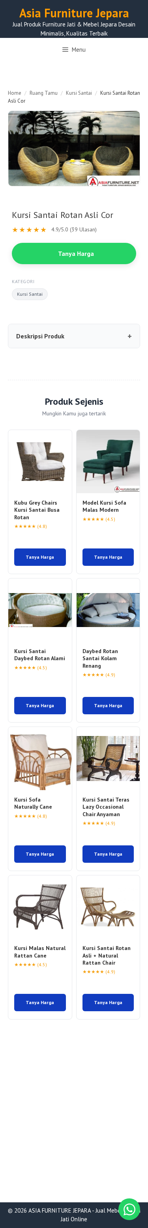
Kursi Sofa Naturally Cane (33, 803)
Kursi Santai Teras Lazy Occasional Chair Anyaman (105, 806)
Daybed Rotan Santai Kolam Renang (100, 658)
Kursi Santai (79, 93)
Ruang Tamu (44, 93)
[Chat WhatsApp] (129, 1209)
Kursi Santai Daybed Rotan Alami (39, 655)
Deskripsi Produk (40, 336)
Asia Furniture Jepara (74, 13)
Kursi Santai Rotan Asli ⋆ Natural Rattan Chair (106, 955)
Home (14, 93)
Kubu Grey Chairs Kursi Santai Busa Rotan (37, 509)
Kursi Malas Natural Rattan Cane (40, 951)
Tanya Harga (76, 253)
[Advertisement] (74, 1125)
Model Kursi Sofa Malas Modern (104, 506)
